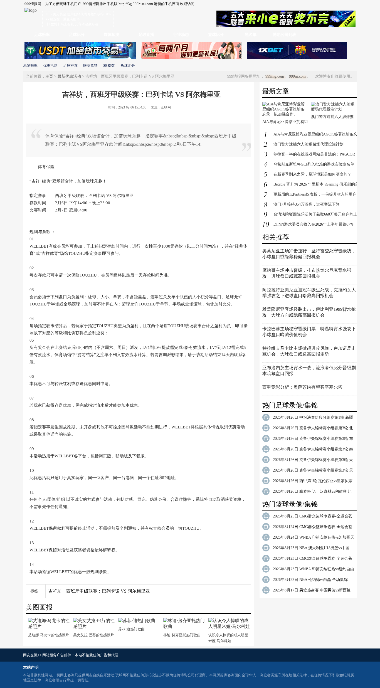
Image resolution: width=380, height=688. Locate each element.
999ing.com (274, 76)
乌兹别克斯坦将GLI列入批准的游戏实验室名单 (313, 164)
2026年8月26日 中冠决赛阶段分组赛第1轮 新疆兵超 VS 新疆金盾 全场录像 (313, 418)
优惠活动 (50, 65)
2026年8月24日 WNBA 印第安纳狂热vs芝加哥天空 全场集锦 (313, 538)
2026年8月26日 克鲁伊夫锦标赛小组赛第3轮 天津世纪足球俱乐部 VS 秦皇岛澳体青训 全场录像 (313, 471)
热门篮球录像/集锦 (290, 504)
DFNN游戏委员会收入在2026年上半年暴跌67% (313, 224)
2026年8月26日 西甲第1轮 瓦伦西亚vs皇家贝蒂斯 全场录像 (312, 482)
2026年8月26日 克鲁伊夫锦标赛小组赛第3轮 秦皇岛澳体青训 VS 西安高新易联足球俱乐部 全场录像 (313, 450)
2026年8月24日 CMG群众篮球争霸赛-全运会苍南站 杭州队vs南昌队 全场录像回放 (312, 528)
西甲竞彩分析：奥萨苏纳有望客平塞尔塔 (302, 387)
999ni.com (297, 76)
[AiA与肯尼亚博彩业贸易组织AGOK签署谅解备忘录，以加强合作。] (285, 114)
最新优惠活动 (69, 76)
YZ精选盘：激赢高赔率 (62, 19)
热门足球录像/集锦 (290, 405)
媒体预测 (111, 35)
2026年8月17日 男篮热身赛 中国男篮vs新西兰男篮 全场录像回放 (312, 591)
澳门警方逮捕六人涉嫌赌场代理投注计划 (308, 144)
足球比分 (77, 35)
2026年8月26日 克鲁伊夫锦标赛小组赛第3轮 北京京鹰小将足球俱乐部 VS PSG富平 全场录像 (313, 429)
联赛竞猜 (90, 65)
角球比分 (127, 65)
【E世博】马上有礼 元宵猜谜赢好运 (71, 24)
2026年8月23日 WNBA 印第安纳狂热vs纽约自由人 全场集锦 (313, 570)
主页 (49, 76)
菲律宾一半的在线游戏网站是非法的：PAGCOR (314, 154)
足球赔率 (42, 35)
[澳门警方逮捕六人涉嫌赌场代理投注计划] (334, 109)
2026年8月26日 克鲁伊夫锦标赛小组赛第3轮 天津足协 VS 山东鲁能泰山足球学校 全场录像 (313, 461)
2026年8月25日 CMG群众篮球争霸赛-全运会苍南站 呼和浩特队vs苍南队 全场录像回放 (312, 517)
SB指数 (109, 65)
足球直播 (146, 35)
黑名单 (250, 35)
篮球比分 (216, 35)
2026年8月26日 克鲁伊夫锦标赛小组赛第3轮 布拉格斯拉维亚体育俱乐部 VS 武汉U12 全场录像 (313, 440)
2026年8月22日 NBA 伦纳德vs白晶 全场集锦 (310, 580)
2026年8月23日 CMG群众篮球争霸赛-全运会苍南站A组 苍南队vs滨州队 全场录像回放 (312, 559)
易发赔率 (30, 65)
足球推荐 (70, 65)
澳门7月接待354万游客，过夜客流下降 (306, 204)
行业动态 (181, 35)
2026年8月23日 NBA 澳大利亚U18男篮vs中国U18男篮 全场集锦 (311, 549)
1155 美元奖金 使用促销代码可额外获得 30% (78, 14)
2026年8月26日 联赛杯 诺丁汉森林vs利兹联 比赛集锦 (312, 492)
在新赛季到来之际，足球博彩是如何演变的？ (312, 174)
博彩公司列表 (284, 35)
